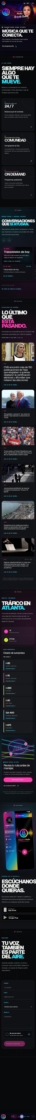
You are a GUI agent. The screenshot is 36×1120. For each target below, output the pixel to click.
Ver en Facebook (8, 276)
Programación (7, 1074)
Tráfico (17, 1079)
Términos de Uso (20, 1096)
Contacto (5, 1083)
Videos (16, 1074)
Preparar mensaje (14, 1044)
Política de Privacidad (8, 1096)
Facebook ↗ (18, 1083)
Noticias (5, 1079)
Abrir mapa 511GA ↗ (18, 779)
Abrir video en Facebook (13, 261)
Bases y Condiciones (8, 1099)
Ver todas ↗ (7, 657)
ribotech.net (18, 1092)
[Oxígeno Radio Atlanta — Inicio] (3, 3)
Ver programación (9, 46)
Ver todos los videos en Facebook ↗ (12, 289)
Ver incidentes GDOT (11, 785)
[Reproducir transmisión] (21, 1116)
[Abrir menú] (33, 3)
